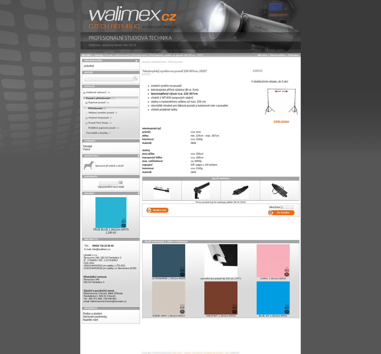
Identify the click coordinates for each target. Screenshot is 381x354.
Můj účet (262, 55)
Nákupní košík (93, 60)
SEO (227, 353)
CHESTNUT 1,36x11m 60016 (221, 316)
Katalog (99, 55)
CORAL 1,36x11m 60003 (273, 278)
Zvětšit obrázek (281, 121)
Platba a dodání (92, 313)
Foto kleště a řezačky (98, 133)
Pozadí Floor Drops (100, 123)
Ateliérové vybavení (98, 92)
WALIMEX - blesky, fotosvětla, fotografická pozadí (197, 353)
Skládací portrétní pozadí (102, 112)
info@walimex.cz (101, 249)
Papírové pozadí (98, 102)
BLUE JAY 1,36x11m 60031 (273, 316)
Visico (86, 149)
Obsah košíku (277, 55)
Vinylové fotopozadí (100, 117)
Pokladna (293, 55)
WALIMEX (87, 55)
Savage (87, 146)
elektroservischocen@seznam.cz (108, 301)
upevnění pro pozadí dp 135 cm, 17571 (220, 278)
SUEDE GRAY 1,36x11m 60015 (168, 316)
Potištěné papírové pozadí (104, 128)
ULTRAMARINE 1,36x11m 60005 (168, 278)
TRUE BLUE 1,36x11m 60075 (111, 229)
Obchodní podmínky (95, 316)
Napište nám (90, 319)
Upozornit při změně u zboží (109, 166)
